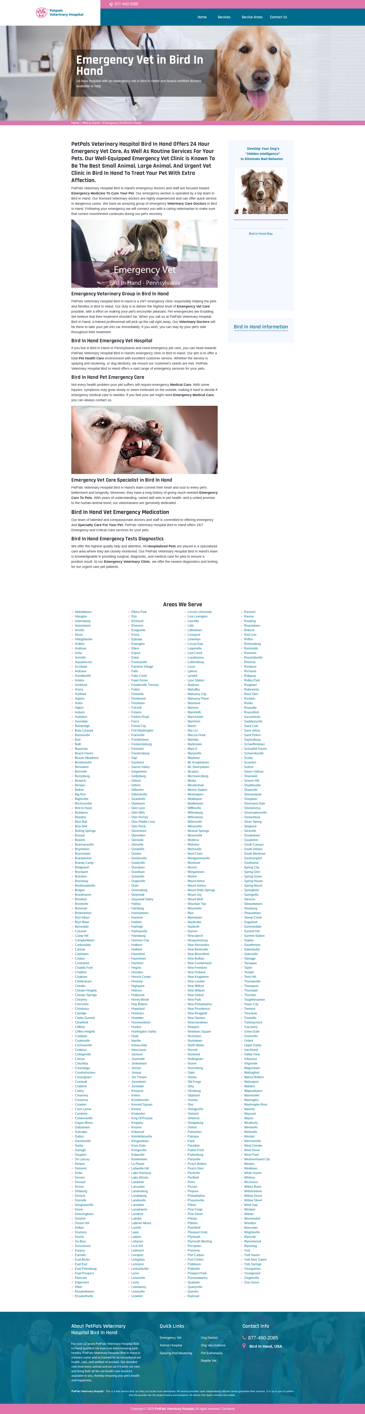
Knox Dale (138, 1145)
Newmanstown (198, 1022)
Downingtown (84, 1214)
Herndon (137, 972)
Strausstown (252, 913)
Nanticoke (194, 922)
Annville (80, 657)
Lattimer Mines (141, 1223)
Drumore (81, 1232)
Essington (138, 643)
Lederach (137, 1250)
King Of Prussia (141, 1118)
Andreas (80, 648)
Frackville (137, 735)
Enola (135, 634)
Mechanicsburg (198, 776)
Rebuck (249, 630)
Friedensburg (140, 753)
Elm (134, 616)
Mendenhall (196, 785)
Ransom (250, 611)
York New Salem (255, 1259)
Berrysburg (82, 776)
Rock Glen (251, 694)
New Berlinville (198, 949)
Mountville (195, 908)
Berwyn (80, 785)
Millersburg (195, 812)
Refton (248, 639)
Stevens (249, 899)
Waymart (250, 1113)
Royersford (251, 712)
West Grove (252, 1150)
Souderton (251, 840)
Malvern (193, 707)
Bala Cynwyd (84, 730)
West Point (251, 1154)
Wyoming (250, 1246)
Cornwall (81, 1081)
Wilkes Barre (252, 1186)
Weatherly (251, 1122)
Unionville (251, 1036)
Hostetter (137, 1017)
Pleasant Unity (197, 1232)
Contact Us (278, 17)
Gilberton (137, 789)
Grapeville (138, 881)
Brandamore (83, 858)
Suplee (249, 940)
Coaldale (81, 1036)
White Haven (253, 1173)
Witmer (249, 1214)
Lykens (192, 671)
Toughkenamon (254, 999)
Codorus (80, 1049)
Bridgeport (82, 867)
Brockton (81, 876)
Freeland (137, 748)
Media (192, 780)
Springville (251, 894)
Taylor (248, 967)
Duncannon (83, 1246)
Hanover (137, 917)
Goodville (137, 849)
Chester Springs (86, 995)
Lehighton (138, 1259)
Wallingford (251, 1072)
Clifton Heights (85, 1031)
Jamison (137, 1054)
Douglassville (84, 1204)
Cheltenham (83, 981)
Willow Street (253, 1200)
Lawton (136, 1236)
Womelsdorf (252, 1218)
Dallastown (82, 1127)
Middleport (195, 799)
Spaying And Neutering (176, 1353)
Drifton (79, 1227)
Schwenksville (254, 753)
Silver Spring (253, 821)
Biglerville (81, 799)
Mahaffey (194, 689)
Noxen (192, 1063)
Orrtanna (193, 1118)
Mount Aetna (196, 881)
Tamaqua (250, 963)
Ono (190, 1104)
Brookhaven (83, 894)
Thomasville (252, 981)
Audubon (81, 716)
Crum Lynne (83, 1109)
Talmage (250, 958)
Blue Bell (81, 826)
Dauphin (80, 1154)
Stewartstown (253, 903)
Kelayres (137, 1090)
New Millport (196, 990)
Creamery (81, 1095)
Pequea (193, 1191)
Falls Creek (139, 675)
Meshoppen (196, 794)
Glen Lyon (138, 808)
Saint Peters (252, 735)
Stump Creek (253, 917)
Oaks (191, 1072)
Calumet (80, 931)
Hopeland (138, 1008)
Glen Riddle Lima (143, 821)
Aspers (79, 698)
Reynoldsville (253, 657)
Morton (192, 876)
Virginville (251, 1063)
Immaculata (139, 1045)
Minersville (195, 835)
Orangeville (195, 1109)
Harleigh (137, 926)
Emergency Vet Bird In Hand (122, 122)
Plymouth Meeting (200, 1241)
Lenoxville (138, 1277)
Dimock (80, 1195)
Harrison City (140, 940)
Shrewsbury (252, 817)
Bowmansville (84, 844)
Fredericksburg (141, 744)
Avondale (81, 721)
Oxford (192, 1127)
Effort (78, 1287)
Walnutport (251, 1081)
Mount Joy (195, 894)
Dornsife (80, 1200)
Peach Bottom (197, 1163)
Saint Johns (252, 730)
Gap (134, 757)
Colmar (80, 1058)
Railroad (193, 1296)
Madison (193, 684)
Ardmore (80, 671)
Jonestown (138, 1081)
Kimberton (138, 1113)
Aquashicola (83, 662)
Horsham (137, 1013)
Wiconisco (251, 1182)
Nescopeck (195, 935)
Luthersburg (196, 662)
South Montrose (254, 853)
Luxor (191, 666)
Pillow (192, 1204)
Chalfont (80, 972)
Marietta (193, 739)
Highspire (137, 986)
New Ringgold (197, 1013)
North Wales (196, 1045)
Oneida (193, 1100)
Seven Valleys (253, 771)
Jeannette (138, 1058)
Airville (79, 630)
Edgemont (82, 1282)
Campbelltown (84, 940)
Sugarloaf (250, 922)
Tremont (249, 1008)
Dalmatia (81, 1131)
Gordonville (139, 858)
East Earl (81, 1264)
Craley (79, 1090)
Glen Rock (138, 826)
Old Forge (194, 1081)
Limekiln (137, 1296)
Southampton (253, 858)
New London (196, 981)
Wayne (248, 1118)
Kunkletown (139, 1159)
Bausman (81, 748)
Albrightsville (83, 639)
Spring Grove (253, 876)
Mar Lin (193, 730)
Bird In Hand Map (261, 233)
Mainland (194, 703)
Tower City (251, 1004)
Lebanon (137, 1241)
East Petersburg (86, 1268)
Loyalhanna (196, 657)
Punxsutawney (198, 1277)
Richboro (250, 666)
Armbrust (81, 684)
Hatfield (136, 949)
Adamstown (83, 625)
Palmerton (195, 1131)
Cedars (80, 958)
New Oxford (196, 995)
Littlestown (195, 630)
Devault (80, 1182)
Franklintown (140, 739)
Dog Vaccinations (213, 1345)
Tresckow (250, 1013)
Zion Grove (251, 1282)
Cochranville (83, 1045)
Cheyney (81, 999)
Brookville (81, 903)
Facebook (228, 1408)
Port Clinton (196, 1259)
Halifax (136, 903)
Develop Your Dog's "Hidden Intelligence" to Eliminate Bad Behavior (260, 154)
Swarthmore (252, 944)
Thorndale (251, 990)
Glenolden (138, 835)
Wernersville (252, 1141)
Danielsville (83, 1141)
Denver (80, 1177)
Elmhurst (137, 621)
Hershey (137, 981)
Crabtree (81, 1086)
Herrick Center (141, 976)
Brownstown (83, 913)
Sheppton (250, 799)
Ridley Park (252, 680)
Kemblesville (140, 1100)
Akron (79, 634)
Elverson (137, 625)
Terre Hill (250, 976)
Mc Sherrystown (198, 767)
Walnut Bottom (254, 1077)
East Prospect (84, 1273)
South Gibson (253, 849)
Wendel (249, 1136)
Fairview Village (142, 666)
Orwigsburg (195, 1122)
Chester (80, 986)
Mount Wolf (195, 899)
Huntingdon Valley (143, 1031)
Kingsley (137, 1122)
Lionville (193, 621)
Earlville (80, 1255)
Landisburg (139, 1195)
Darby (79, 1145)
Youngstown (252, 1268)
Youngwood (252, 1273)
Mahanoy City (197, 694)
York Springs (252, 1264)
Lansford (137, 1214)
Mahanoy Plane (198, 698)
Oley (191, 1086)
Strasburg (250, 908)
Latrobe (136, 1218)
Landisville (138, 1200)
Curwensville (84, 1118)
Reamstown (252, 625)
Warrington (251, 1100)
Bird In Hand (91, 122)
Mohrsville (195, 849)
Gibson (136, 780)
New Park (194, 999)
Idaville (136, 1040)
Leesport (137, 1255)
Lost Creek (195, 653)
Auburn (80, 712)
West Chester (253, 1145)
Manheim (194, 721)
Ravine (249, 616)
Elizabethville (84, 1296)
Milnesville (195, 826)
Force (135, 721)
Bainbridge (82, 726)
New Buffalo (196, 958)
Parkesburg (195, 1154)
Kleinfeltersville (141, 1136)
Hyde (135, 1036)
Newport (193, 1027)
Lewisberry (138, 1287)
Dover (79, 1209)
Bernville (81, 771)
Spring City (251, 867)
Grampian (138, 867)
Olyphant (194, 1095)
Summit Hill (252, 931)
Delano (80, 1163)
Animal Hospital (171, 1345)
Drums (79, 1236)
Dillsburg (81, 1191)
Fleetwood (138, 698)
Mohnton (193, 844)
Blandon (80, 817)
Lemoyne (137, 1264)
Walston (249, 1086)
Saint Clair (251, 726)
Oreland (193, 1113)
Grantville (137, 876)
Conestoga (82, 1068)
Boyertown (82, 849)
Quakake (194, 1282)
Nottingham (195, 1058)
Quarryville (195, 1287)
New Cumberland (199, 963)
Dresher (80, 1218)
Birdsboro (81, 812)
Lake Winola (139, 1177)
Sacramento (252, 716)
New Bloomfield (198, 954)
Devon (79, 1186)
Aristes (79, 680)
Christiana (82, 1008)
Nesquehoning (198, 940)
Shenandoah (253, 794)
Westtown (250, 1168)
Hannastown (139, 913)
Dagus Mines (84, 1122)
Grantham (138, 871)
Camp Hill (81, 935)
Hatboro (136, 944)
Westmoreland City (257, 1159)
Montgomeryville (199, 858)
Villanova (250, 1058)
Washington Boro (255, 1104)
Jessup (136, 1072)
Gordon (136, 853)
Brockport (81, 871)
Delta (78, 1173)
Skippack (250, 826)
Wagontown (252, 1068)
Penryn (192, 1186)
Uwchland (251, 1049)
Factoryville (139, 662)
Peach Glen (196, 1168)
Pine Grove (195, 1214)
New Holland (196, 972)
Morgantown (196, 871)
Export (135, 653)
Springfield (251, 890)
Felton (135, 689)
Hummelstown (141, 1022)
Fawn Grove (139, 680)
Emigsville (138, 630)
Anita (78, 653)
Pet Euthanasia (211, 1353)
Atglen (79, 707)
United (248, 1040)
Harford (136, 922)
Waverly (249, 1109)
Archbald (81, 666)
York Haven (252, 1255)
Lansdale (137, 1204)
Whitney (249, 1177)
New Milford (196, 986)
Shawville (250, 789)
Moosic (192, 867)
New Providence (199, 1008)
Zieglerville (251, 1277)
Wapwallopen (253, 1090)
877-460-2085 (126, 4)
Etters (135, 648)
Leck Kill (137, 1246)
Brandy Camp (84, 862)
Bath (78, 744)
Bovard (80, 835)
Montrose (194, 862)
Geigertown (139, 771)
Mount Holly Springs (201, 890)
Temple (249, 972)
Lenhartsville (140, 1268)
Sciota (248, 757)
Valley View (252, 1054)
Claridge (80, 1013)
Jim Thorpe (139, 1077)
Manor (192, 726)
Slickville (250, 830)
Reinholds (251, 648)
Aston (79, 703)
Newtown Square (199, 1031)
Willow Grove (253, 1195)
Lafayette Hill (140, 1168)
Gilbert (135, 785)
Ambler (80, 643)
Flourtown (138, 703)
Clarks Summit (85, 1017)
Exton (135, 657)
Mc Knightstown (198, 762)
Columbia (81, 1063)
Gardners (137, 762)
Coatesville (82, 1040)
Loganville (195, 648)
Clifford (80, 1027)
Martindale (195, 744)
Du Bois (80, 1241)
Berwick (80, 780)
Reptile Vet (208, 1360)
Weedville (251, 1127)
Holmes (136, 990)
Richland (250, 671)
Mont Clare (195, 853)
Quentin (193, 1291)
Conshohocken (85, 1072)
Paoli (191, 1141)
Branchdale (82, 853)
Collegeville (83, 1054)
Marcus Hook (197, 735)
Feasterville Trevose (145, 684)
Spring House (253, 881)
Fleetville (137, 694)
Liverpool (194, 634)
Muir (191, 913)
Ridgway (250, 675)
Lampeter (137, 1182)
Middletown (195, 803)
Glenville (137, 844)
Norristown (195, 1040)
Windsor (249, 1209)
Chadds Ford (84, 967)
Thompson (251, 986)
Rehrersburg (252, 643)
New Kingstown (198, 976)
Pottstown (194, 1264)
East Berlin (82, 1259)
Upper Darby (252, 1045)
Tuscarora (251, 1027)
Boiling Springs (85, 830)
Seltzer (249, 767)
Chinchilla (82, 1004)
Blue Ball (81, 821)
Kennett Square (141, 1104)
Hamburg (137, 908)
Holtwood (137, 995)
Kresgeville (139, 1150)
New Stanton (196, 1017)
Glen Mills (138, 812)
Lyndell (192, 675)
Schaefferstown (254, 744)
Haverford (138, 954)
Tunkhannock (253, 1022)
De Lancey (82, 1159)
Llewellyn (194, 639)
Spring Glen (252, 871)
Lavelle (136, 1227)
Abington (81, 616)
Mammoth (194, 712)
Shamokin (251, 776)
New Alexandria (198, 944)
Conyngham (83, 1077)
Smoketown (252, 835)
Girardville (138, 799)
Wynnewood (252, 1241)
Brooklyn (81, 899)
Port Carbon (196, 1255)
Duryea (80, 1250)
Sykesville (251, 954)
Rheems (250, 662)
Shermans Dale (254, 803)
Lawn (135, 1232)
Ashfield (80, 694)
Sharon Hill (251, 780)
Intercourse (138, 1049)
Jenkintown (139, 1063)
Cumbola (81, 1113)
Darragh (80, 1150)
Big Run (80, 794)
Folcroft (136, 707)
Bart (77, 739)
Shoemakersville (255, 812)
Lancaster (138, 1186)
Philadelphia (196, 1195)
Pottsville (194, 1268)
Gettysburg (138, 776)
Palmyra (193, 1136)
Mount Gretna (197, 885)
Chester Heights (86, 990)
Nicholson (194, 1036)
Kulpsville (138, 1154)
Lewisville (138, 1291)
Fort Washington (142, 730)
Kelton (135, 1095)
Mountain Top (197, 903)
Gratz (135, 885)
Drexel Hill (82, 1223)
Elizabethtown (84, 1291)
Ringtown (250, 684)
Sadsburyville (253, 721)
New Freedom (197, 967)
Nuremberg (195, 1068)
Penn (191, 1182)
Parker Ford (196, 1150)
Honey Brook (140, 999)
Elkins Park (139, 611)
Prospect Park (197, 1273)
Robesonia (251, 689)
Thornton (250, 995)
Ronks (248, 703)
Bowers (80, 840)
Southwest (251, 862)
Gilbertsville (139, 794)
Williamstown (253, 1191)
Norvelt (192, 1049)
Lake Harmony (141, 1173)
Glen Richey (139, 817)
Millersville (195, 821)
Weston (249, 1163)
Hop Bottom (139, 1004)
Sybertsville (252, 949)
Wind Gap (251, 1204)
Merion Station (197, 789)
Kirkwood (137, 1131)
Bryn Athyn (82, 917)
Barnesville (82, 735)
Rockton (249, 698)
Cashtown (82, 954)
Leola (135, 1282)
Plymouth (194, 1236)
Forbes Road (140, 716)
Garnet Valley (140, 767)
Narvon (193, 931)
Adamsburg (82, 621)
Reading (250, 621)
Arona (79, 689)
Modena (193, 840)
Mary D (192, 748)
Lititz (191, 625)
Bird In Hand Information (261, 326)
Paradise (194, 1145)
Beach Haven (84, 753)
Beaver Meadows (86, 757)
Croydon (80, 1104)
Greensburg (139, 890)
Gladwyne (138, 803)
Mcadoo (193, 771)
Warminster (251, 1095)
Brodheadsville (85, 885)
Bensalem (82, 767)
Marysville (194, 753)
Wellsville (250, 1131)
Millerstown (195, 817)
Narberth (193, 926)
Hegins (136, 967)
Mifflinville (194, 808)
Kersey (136, 1109)
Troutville (250, 1017)
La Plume (137, 1163)
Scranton (250, 762)
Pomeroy (194, 1250)
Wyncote (250, 1236)
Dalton (79, 1136)
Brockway (81, 881)
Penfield (193, 1177)
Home (75, 122)
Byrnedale (82, 926)
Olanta (192, 1077)
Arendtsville (83, 675)
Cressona (81, 1100)
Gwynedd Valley (142, 899)
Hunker (136, 1027)
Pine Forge (195, 1209)
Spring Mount (253, 885)
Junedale (137, 1086)
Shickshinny (252, 808)
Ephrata (136, 639)
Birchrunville (83, 803)
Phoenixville (196, 1200)
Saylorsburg (252, 739)
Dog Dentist (209, 1337)
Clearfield (81, 1022)
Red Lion (250, 634)
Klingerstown (140, 1141)
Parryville (194, 1159)
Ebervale (81, 1277)
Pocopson (194, 1246)
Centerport (82, 963)
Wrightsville (252, 1232)
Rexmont (250, 653)
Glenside (137, 840)
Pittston (193, 1223)
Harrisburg (138, 935)
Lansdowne (139, 1209)
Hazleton (137, 963)
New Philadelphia (200, 1004)
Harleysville (139, 931)
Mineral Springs (198, 830)
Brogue (80, 890)
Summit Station (254, 935)
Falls (134, 671)
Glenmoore (138, 830)
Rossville (250, 707)
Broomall (81, 908)
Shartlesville (252, 785)
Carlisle (80, 949)
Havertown (138, 958)
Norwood (194, 1054)
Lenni (135, 1273)
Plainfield (194, 1227)
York (247, 1250)
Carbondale (83, 944)
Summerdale (252, 926)
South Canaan (254, 844)
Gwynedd (137, 894)
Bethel (79, 789)
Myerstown (195, 917)
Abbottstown (83, 611)
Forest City (138, 726)
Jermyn (136, 1068)
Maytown (194, 757)
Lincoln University (200, 611)
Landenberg (139, 1191)
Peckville (194, 1173)
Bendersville (83, 762)
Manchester (195, 716)
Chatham (81, 976)
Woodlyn (250, 1223)
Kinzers (136, 1127)
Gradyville (138, 862)
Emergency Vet (170, 1337)
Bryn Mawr (82, 922)
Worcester (251, 1227)
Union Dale (251, 1031)
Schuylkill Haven (255, 748)
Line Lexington (198, 616)
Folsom (136, 712)
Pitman (192, 1218)
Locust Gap (195, 643)
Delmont (80, 1168)
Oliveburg (194, 1090)
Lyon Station (196, 680)
